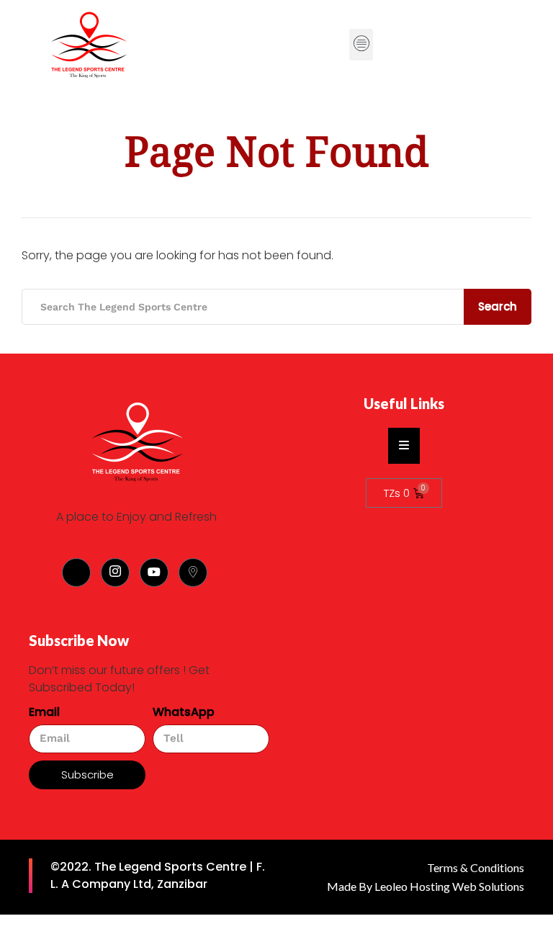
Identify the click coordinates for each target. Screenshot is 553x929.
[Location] (193, 572)
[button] (361, 44)
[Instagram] (115, 572)
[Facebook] (76, 572)
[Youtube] (154, 572)
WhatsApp (184, 712)
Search (497, 306)
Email (44, 712)
